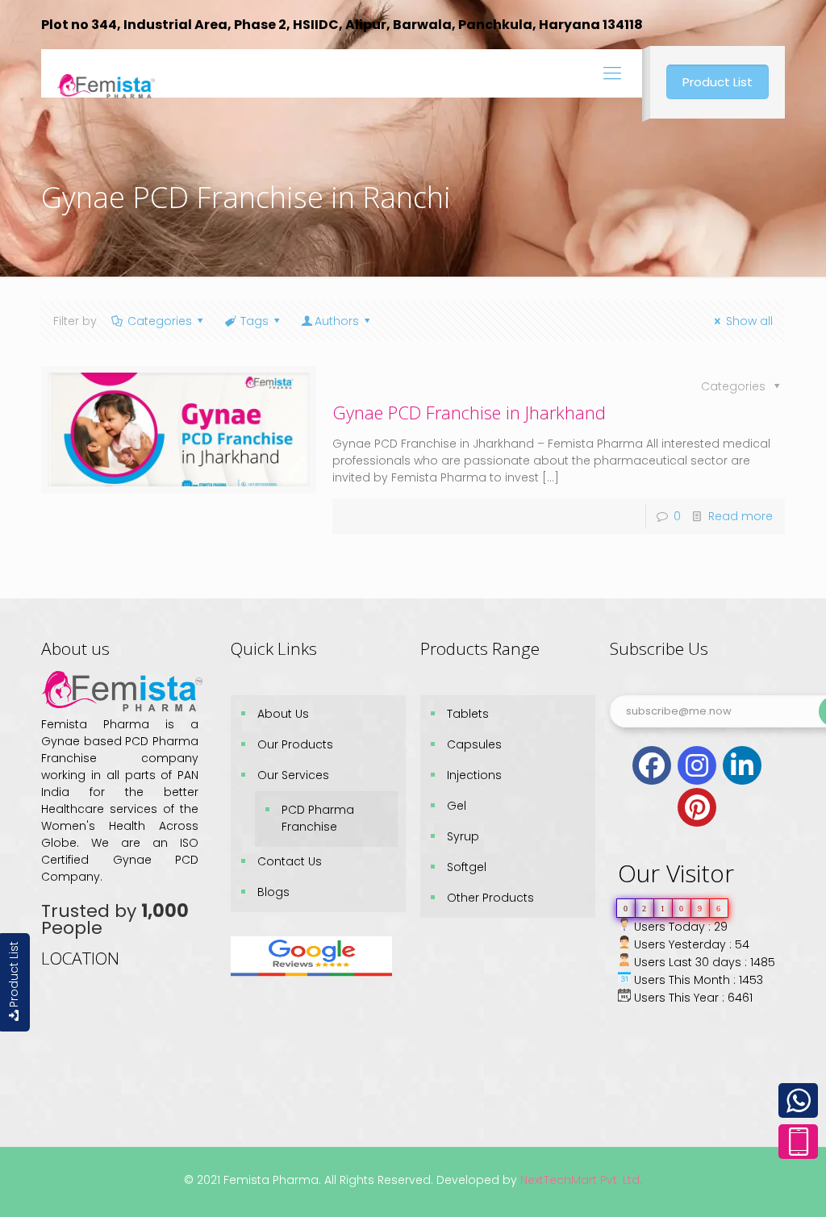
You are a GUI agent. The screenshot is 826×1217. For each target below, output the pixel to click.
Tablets (468, 714)
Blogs (273, 892)
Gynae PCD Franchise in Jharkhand (469, 412)
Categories (159, 321)
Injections (474, 775)
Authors (337, 321)
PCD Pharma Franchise (318, 818)
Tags (254, 321)
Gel (456, 806)
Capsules (474, 744)
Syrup (463, 836)
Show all (749, 321)
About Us (283, 714)
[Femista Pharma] (106, 73)
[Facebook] (651, 765)
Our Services (293, 775)
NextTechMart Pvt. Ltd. (579, 1180)
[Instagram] (697, 765)
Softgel (466, 867)
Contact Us (289, 861)
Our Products (295, 744)
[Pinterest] (697, 807)
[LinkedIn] (742, 765)
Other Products (490, 898)
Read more (740, 516)
